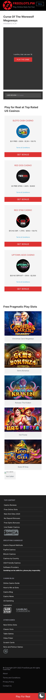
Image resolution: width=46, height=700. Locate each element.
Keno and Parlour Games (13, 647)
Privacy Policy (8, 682)
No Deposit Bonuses (12, 518)
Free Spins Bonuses (12, 523)
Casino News (8, 596)
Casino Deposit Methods (13, 545)
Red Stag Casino (23, 210)
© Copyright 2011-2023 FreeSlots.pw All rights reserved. (21, 668)
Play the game (23, 59)
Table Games (8, 634)
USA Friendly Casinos (12, 563)
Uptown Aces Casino (23, 255)
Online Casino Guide (11, 583)
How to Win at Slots (11, 588)
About (5, 673)
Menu (40, 4)
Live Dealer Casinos (12, 527)
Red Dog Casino (23, 165)
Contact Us (7, 686)
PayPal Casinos (9, 550)
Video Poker (8, 638)
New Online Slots (10, 625)
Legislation (7, 605)
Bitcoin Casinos (9, 554)
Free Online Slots (11, 509)
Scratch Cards (9, 642)
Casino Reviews (10, 505)
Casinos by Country (11, 558)
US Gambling (8, 601)
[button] (41, 695)
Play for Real (23, 696)
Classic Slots (8, 629)
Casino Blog (8, 592)
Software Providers (11, 567)
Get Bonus (23, 154)
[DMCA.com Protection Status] (11, 532)
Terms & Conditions (23, 147)
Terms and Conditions (11, 678)
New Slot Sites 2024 (12, 514)
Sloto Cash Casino (23, 120)
